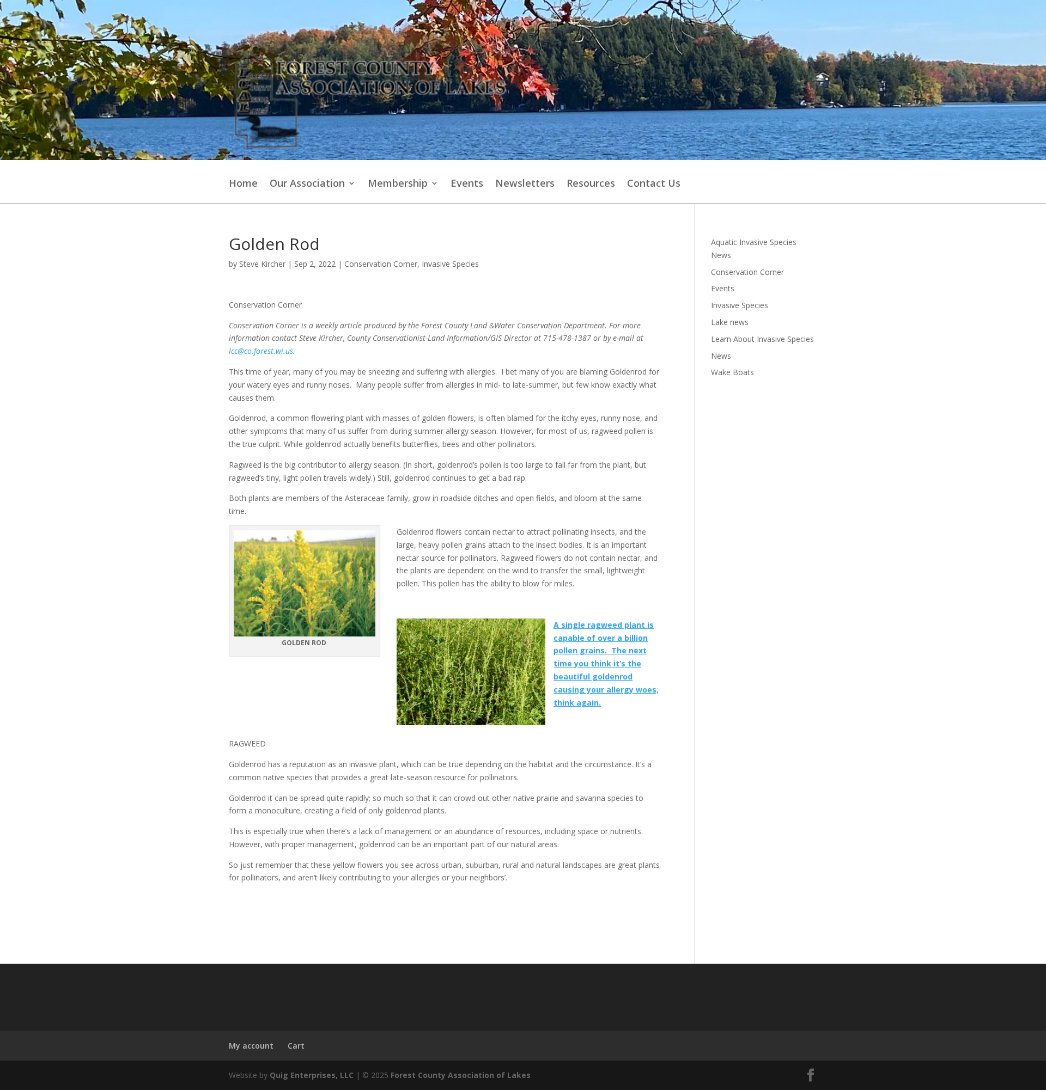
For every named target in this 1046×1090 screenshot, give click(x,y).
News (721, 356)
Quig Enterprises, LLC (312, 1075)
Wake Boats (732, 372)
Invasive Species (450, 264)
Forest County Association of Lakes (461, 1075)
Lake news (730, 322)
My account (251, 1045)
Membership (398, 183)
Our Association (307, 183)
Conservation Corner (380, 264)
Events (467, 183)
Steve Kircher (262, 264)
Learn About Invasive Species (762, 339)
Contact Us (653, 183)
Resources (591, 183)
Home (243, 183)
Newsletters (525, 183)
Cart (296, 1045)
